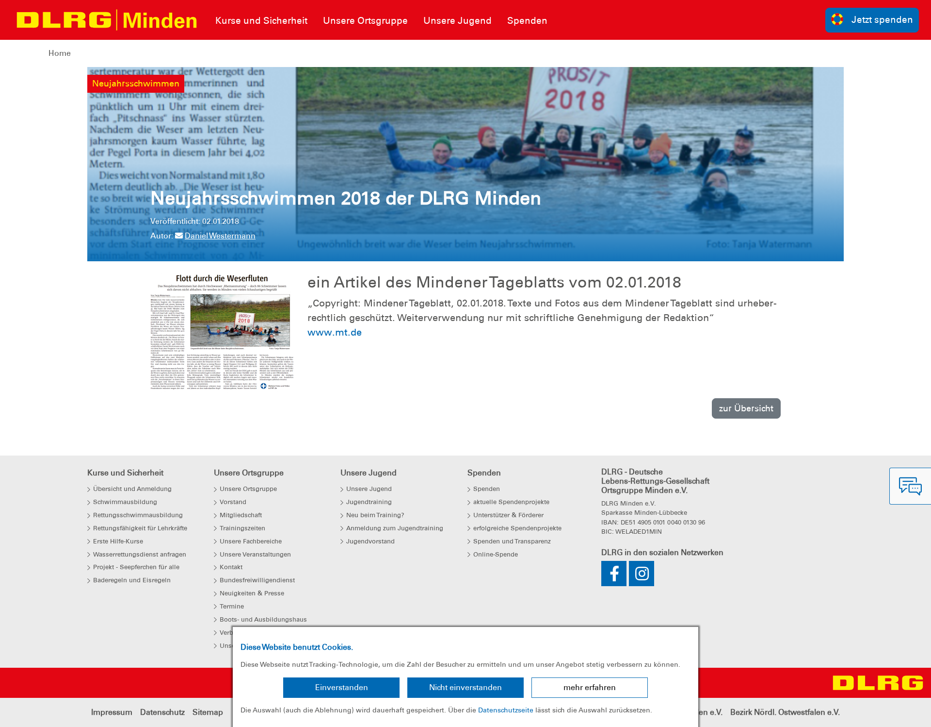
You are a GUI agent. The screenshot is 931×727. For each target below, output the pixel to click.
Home (59, 53)
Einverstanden (341, 687)
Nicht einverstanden (465, 687)
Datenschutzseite (505, 710)
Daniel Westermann (220, 235)
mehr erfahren (589, 687)
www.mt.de (334, 332)
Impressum (111, 712)
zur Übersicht (746, 408)
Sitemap (208, 712)
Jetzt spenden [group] (882, 19)
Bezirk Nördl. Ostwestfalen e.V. (785, 712)
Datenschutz (162, 712)
